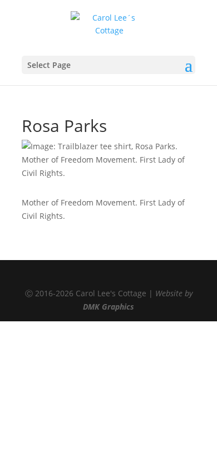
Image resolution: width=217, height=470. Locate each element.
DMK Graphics (108, 306)
